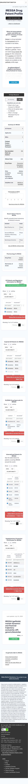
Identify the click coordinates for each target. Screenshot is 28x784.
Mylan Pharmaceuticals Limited (11, 426)
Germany (11, 508)
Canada (10, 494)
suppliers (11, 56)
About (7, 761)
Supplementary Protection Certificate (18, 556)
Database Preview (10, 766)
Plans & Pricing (9, 770)
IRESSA (15, 308)
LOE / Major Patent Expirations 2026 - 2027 (11, 740)
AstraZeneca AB (11, 421)
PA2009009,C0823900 (19, 583)
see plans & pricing (18, 677)
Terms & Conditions (5, 734)
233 (22, 159)
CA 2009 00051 (17, 576)
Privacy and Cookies (5, 732)
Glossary (21, 283)
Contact (7, 764)
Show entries (9, 291)
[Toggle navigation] (26, 2)
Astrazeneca (11, 41)
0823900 (10, 562)
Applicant (8, 302)
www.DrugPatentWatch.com (9, 751)
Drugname (19, 415)
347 (14, 569)
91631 (15, 573)
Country (10, 478)
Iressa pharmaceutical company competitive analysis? (11, 658)
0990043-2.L (17, 562)
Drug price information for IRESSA (20, 165)
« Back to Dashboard (14, 23)
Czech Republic (11, 499)
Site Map (3, 736)
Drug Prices (8, 163)
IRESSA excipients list (20, 172)
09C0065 (16, 566)
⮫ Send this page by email (14, 18)
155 (22, 151)
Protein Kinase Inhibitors (20, 265)
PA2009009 (16, 580)
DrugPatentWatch (8, 2)
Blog (6, 762)
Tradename (17, 302)
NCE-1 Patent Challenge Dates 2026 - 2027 (11, 742)
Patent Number (17, 478)
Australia (11, 484)
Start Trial (19, 379)
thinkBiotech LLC (20, 725)
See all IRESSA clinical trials (16, 246)
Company (10, 415)
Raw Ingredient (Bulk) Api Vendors (9, 152)
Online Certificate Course (12, 772)
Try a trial (19, 677)
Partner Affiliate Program (12, 768)
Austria (10, 491)
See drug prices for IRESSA (16, 204)
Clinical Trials (8, 159)
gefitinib (7, 62)
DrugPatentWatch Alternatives (8, 738)
